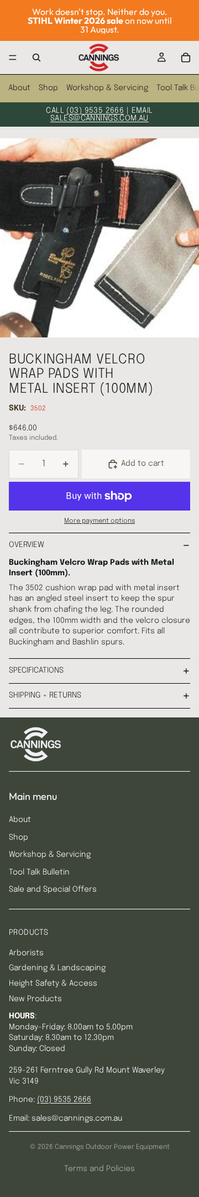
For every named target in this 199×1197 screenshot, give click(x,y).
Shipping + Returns (45, 695)
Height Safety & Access (53, 983)
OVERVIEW (26, 545)
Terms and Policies (99, 1169)
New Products (35, 999)
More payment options (99, 521)
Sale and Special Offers (53, 889)
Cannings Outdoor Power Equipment (112, 1147)
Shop (48, 88)
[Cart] (186, 57)
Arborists (26, 953)
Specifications (36, 670)
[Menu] (12, 57)
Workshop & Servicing (107, 88)
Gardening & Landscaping (57, 968)
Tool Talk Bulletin (39, 872)
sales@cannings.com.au (99, 118)
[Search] (36, 57)
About (19, 88)
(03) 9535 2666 (95, 111)
